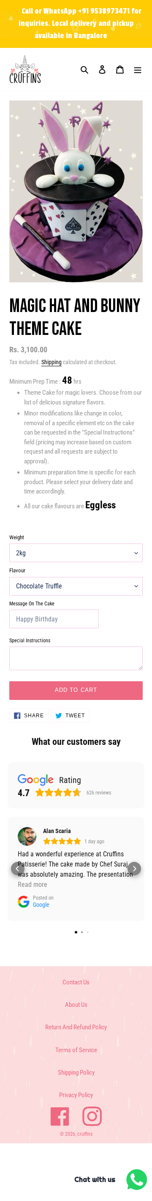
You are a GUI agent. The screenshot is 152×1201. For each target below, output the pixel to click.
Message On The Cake (31, 604)
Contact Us (76, 982)
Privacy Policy (76, 1095)
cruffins (84, 1134)
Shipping (51, 362)
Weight (16, 537)
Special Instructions (29, 641)
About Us (76, 1005)
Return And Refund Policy (76, 1027)
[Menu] (138, 69)
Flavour (17, 570)
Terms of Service (76, 1050)
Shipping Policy (76, 1072)
